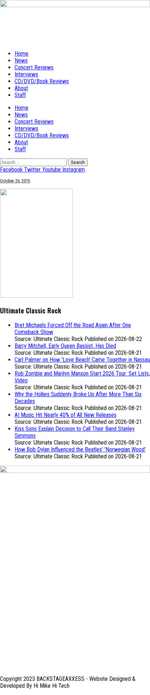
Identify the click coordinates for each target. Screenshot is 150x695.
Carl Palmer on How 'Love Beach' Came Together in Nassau (82, 359)
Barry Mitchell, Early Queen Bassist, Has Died (65, 345)
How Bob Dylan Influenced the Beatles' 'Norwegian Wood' (80, 449)
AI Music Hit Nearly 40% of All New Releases (66, 414)
